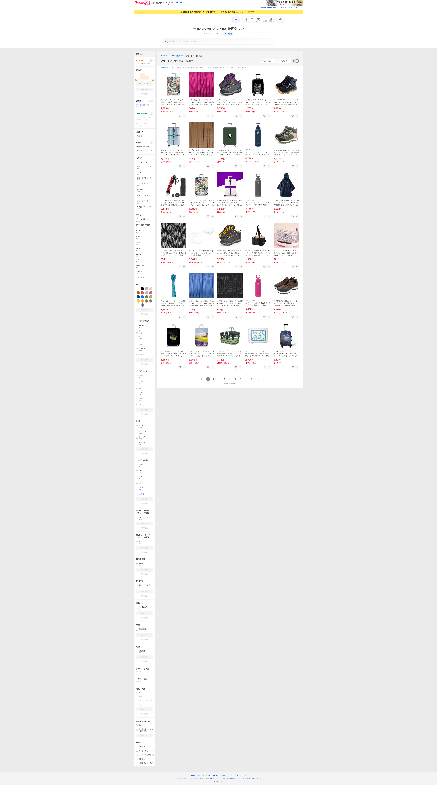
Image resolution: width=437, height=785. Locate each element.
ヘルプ (300, 7)
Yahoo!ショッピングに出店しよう (285, 7)
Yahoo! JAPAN (266, 7)
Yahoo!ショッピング (198, 775)
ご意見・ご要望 (256, 779)
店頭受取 (139, 143)
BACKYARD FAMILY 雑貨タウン (172, 56)
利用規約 (209, 779)
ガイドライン (217, 779)
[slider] (136, 80)
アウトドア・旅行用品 (172, 61)
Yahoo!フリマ (241, 775)
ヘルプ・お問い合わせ (243, 779)
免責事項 (225, 779)
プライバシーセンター (198, 779)
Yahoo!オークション (227, 775)
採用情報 (232, 779)
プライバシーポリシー (183, 779)
